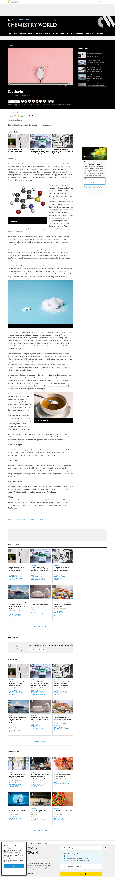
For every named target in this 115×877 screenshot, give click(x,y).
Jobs (24, 38)
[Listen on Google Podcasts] (18, 115)
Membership (103, 2)
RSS (46, 843)
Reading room (31, 38)
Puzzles (38, 38)
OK (14, 866)
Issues (30, 843)
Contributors (39, 843)
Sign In (12, 20)
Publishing (89, 2)
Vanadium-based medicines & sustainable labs (62, 775)
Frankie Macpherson (37, 577)
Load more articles (40, 626)
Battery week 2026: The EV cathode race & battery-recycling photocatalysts (40, 776)
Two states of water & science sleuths (38, 811)
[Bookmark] (52, 101)
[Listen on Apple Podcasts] (14, 115)
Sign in (31, 649)
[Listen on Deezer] (25, 115)
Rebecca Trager (37, 613)
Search (55, 20)
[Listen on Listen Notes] (33, 115)
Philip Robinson (37, 819)
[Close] (24, 844)
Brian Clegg (14, 95)
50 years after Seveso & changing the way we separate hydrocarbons (94, 69)
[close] (73, 96)
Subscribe (28, 20)
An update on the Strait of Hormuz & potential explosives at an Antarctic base (95, 77)
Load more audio (41, 741)
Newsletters (18, 38)
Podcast (11, 565)
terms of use (88, 187)
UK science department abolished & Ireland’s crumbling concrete (94, 54)
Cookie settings (14, 870)
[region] (14, 859)
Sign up (93, 183)
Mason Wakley (14, 821)
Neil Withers (36, 611)
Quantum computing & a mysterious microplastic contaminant (17, 776)
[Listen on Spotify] (22, 115)
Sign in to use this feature (65, 96)
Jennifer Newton (60, 821)
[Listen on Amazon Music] (29, 115)
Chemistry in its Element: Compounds (25, 519)
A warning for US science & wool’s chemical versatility (95, 84)
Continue (79, 874)
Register (20, 20)
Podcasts (11, 45)
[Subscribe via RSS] (11, 115)
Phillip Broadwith (38, 579)
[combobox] (44, 20)
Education (96, 2)
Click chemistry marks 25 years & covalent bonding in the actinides (62, 604)
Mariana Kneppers (13, 576)
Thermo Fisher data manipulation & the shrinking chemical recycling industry (96, 62)
